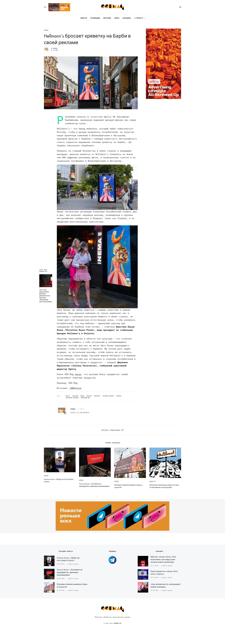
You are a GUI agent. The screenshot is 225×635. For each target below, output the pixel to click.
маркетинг (97, 396)
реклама (118, 396)
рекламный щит (85, 397)
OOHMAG (55, 48)
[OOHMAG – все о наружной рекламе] (112, 7)
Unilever (75, 396)
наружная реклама (108, 396)
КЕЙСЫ (46, 30)
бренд (82, 396)
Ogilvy (68, 396)
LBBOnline (75, 388)
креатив (88, 396)
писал (78, 374)
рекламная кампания (72, 397)
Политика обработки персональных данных (112, 617)
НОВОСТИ (152, 481)
